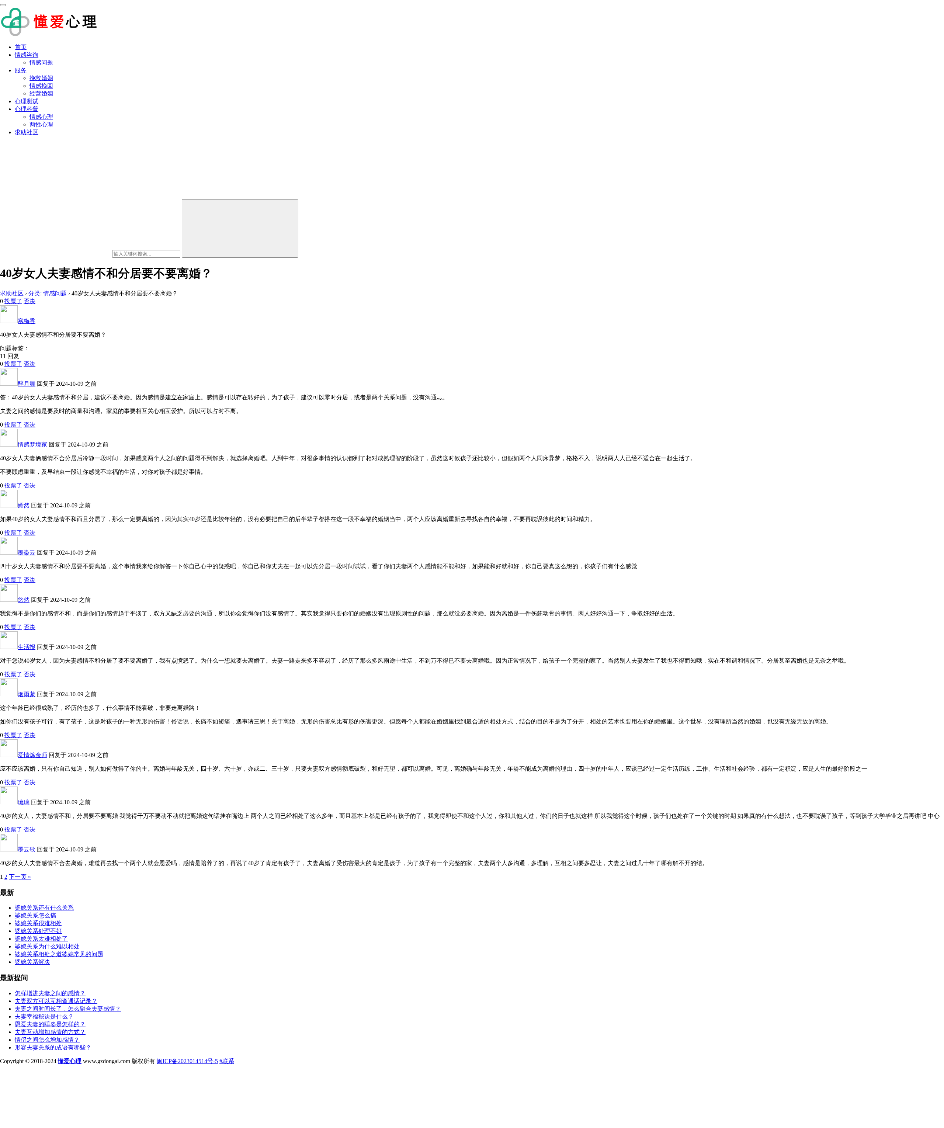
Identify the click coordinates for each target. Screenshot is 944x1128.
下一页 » (20, 877)
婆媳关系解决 (32, 962)
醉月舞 (26, 384)
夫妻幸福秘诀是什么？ (44, 1016)
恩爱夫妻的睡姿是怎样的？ (50, 1024)
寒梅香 (26, 321)
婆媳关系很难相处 (38, 923)
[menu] (3, 5)
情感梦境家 (32, 444)
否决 (29, 301)
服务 (21, 70)
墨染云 (26, 552)
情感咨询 (26, 55)
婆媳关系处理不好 (38, 931)
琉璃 (24, 802)
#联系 (226, 1061)
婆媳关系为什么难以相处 (47, 946)
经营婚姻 (41, 93)
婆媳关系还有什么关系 (44, 908)
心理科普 (26, 109)
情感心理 (41, 117)
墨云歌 (26, 849)
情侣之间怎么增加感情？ (47, 1040)
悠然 (24, 600)
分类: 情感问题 (47, 293)
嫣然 (24, 505)
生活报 (26, 647)
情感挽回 (41, 86)
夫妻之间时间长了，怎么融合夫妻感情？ (68, 1009)
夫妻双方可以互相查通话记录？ (56, 1001)
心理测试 (26, 101)
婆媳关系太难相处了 (41, 939)
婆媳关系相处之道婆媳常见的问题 (59, 954)
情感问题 (41, 62)
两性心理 (41, 124)
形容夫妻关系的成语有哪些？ (53, 1047)
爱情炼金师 (32, 755)
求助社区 (26, 132)
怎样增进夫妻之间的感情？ (50, 993)
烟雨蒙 (26, 694)
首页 (21, 47)
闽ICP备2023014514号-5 (187, 1061)
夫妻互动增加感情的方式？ (50, 1032)
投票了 (13, 301)
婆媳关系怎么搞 (35, 915)
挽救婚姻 (41, 78)
